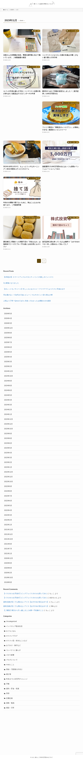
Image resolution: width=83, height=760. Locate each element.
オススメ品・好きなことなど (16, 640)
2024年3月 (8, 405)
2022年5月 (8, 505)
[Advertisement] (22, 119)
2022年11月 (8, 477)
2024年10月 (8, 376)
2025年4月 (8, 357)
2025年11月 (8, 328)
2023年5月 (8, 448)
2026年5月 (8, 313)
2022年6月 (8, 501)
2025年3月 (8, 361)
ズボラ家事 (10, 655)
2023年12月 (8, 419)
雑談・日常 (10, 708)
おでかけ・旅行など (13, 645)
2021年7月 (8, 549)
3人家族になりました (11, 283)
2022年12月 (8, 472)
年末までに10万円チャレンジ (16, 679)
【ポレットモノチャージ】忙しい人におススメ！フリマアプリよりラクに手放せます (34, 289)
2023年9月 (8, 433)
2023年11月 (8, 424)
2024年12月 (8, 371)
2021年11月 (8, 534)
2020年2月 (8, 573)
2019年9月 (8, 582)
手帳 (7, 684)
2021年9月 (8, 544)
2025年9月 (8, 333)
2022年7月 (8, 496)
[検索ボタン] (79, 4)
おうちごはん (11, 631)
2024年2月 (8, 409)
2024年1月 (8, 414)
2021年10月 (8, 539)
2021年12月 (8, 529)
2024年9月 (8, 381)
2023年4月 (8, 453)
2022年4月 (8, 510)
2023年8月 (8, 438)
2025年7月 (8, 342)
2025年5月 (8, 352)
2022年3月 (8, 515)
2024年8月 (8, 385)
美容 (7, 693)
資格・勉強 (10, 703)
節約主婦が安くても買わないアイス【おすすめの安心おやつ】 (26, 602)
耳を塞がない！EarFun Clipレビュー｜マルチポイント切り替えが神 (28, 295)
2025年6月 (8, 347)
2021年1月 (8, 553)
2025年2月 (8, 366)
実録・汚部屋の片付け (14, 669)
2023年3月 (8, 457)
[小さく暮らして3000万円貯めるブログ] (41, 4)
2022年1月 (8, 525)
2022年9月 (8, 486)
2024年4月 (8, 400)
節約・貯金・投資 (12, 688)
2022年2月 (8, 520)
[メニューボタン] (4, 4)
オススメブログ (12, 636)
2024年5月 (8, 395)
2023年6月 (8, 443)
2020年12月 (8, 558)
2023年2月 (8, 462)
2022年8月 (8, 491)
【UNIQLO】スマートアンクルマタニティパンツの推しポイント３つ (28, 277)
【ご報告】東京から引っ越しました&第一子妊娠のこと (23, 610)
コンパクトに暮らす (13, 650)
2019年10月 (8, 577)
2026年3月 (8, 323)
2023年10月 (8, 429)
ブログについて (12, 660)
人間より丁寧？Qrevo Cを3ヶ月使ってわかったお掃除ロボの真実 (27, 301)
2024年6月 (8, 390)
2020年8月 (8, 568)
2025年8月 (8, 337)
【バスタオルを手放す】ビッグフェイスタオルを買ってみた (25, 593)
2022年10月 (8, 481)
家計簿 (8, 674)
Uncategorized (11, 621)
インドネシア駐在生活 (14, 626)
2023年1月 (8, 467)
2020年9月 (8, 563)
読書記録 (9, 698)
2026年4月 (8, 318)
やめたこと (10, 664)
